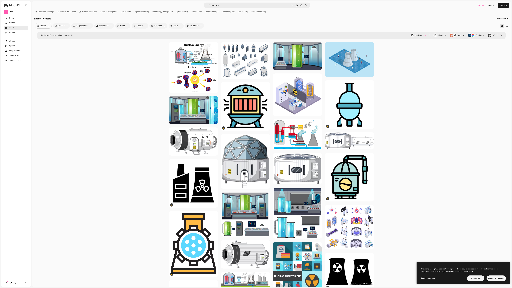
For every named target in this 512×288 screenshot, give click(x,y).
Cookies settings (428, 278)
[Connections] (6, 283)
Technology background (162, 12)
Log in (491, 5)
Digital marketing (142, 12)
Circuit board (126, 12)
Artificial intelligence (108, 12)
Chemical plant (228, 12)
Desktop (420, 35)
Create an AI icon (89, 12)
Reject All (475, 278)
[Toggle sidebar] (26, 5)
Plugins (478, 35)
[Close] (501, 35)
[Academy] (11, 283)
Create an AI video (68, 12)
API (494, 35)
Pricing (481, 5)
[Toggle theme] (15, 283)
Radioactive (197, 12)
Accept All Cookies (496, 278)
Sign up (503, 5)
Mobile (440, 35)
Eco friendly (243, 12)
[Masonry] (502, 26)
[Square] (507, 26)
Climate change (212, 12)
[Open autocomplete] (207, 5)
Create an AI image (46, 12)
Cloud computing (258, 12)
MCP (460, 35)
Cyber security (182, 12)
